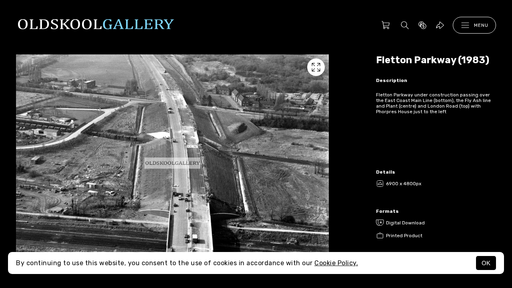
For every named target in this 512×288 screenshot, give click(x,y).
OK (486, 263)
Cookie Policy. (336, 263)
